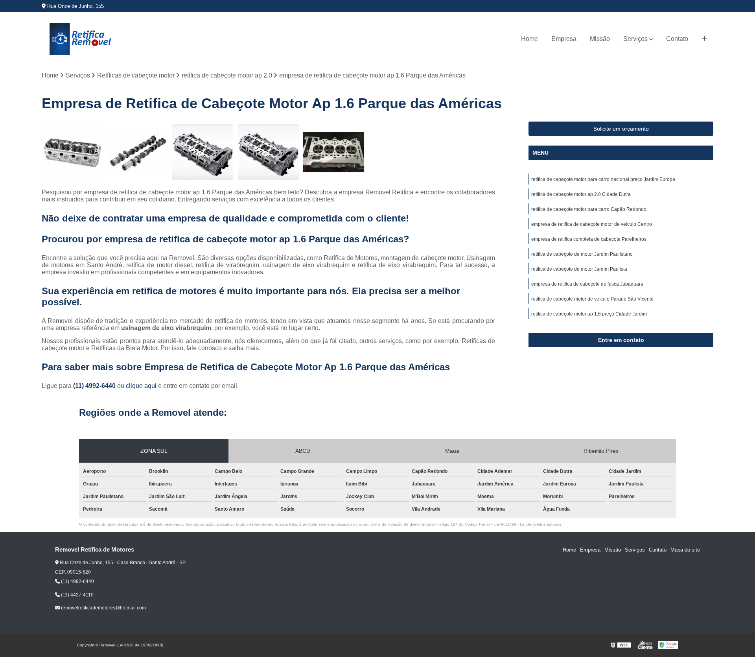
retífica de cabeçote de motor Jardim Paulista (579, 269)
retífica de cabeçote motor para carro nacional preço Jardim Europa (603, 179)
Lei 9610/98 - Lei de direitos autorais (527, 524)
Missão (600, 38)
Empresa (563, 38)
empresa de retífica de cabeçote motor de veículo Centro (591, 224)
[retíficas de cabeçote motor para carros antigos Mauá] (72, 152)
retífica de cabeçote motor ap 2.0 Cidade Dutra (581, 194)
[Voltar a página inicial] (81, 39)
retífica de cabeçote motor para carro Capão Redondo (588, 209)
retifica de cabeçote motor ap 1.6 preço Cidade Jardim (589, 314)
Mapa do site (685, 550)
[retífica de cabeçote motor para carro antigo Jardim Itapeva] (334, 152)
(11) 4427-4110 (77, 595)
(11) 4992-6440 (95, 385)
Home (529, 38)
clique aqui (141, 385)
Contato (677, 38)
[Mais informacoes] (704, 39)
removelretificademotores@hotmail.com (103, 608)
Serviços (635, 38)
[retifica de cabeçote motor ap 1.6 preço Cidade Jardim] (268, 152)
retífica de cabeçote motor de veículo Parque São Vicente (592, 299)
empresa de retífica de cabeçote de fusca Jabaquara (587, 284)
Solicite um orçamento (621, 128)
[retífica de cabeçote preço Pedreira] (137, 152)
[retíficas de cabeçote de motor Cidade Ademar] (203, 152)
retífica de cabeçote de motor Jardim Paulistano (582, 254)
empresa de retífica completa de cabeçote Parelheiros (588, 239)
